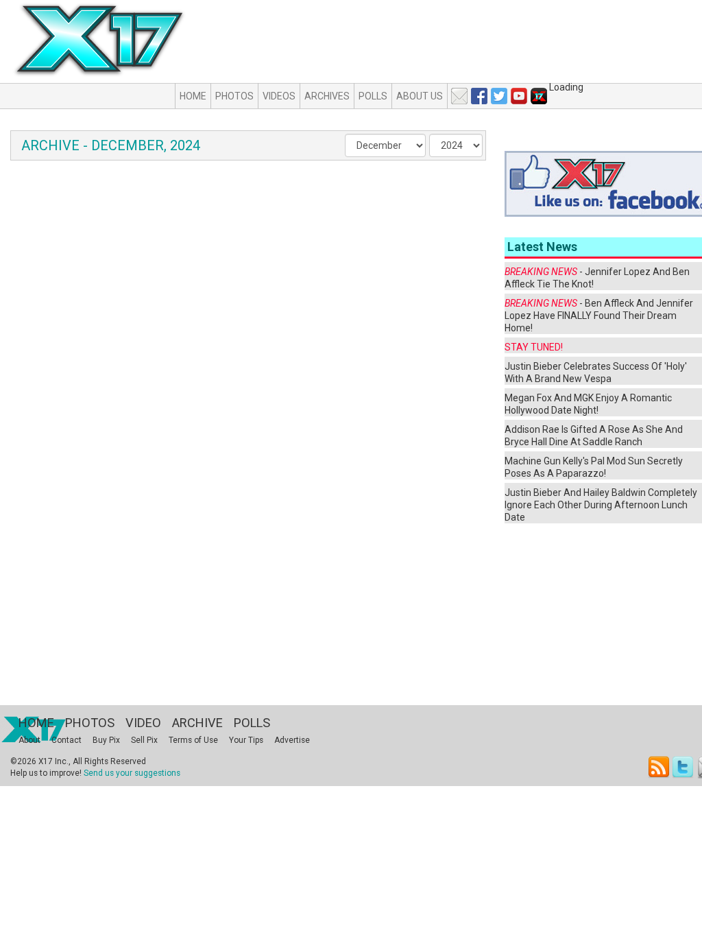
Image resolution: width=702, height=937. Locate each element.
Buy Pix (106, 740)
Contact (66, 740)
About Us (419, 96)
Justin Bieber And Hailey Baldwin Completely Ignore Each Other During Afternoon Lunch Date (601, 505)
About (29, 740)
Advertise (292, 740)
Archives (327, 96)
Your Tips (246, 740)
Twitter (684, 767)
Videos (279, 96)
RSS (659, 767)
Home (193, 96)
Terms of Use (193, 740)
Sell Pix (144, 740)
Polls (373, 96)
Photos (234, 96)
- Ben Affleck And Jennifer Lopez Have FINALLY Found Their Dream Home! (599, 315)
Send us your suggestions (132, 773)
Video (143, 722)
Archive (197, 722)
